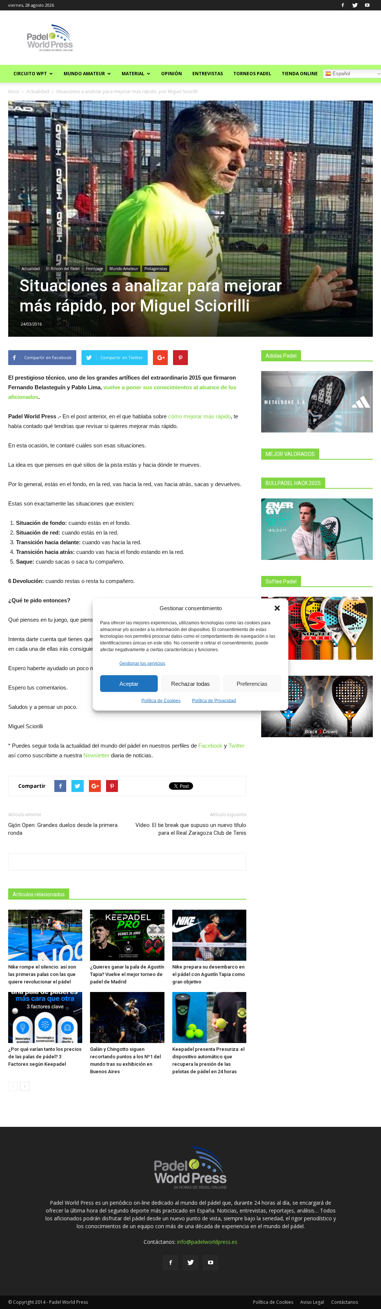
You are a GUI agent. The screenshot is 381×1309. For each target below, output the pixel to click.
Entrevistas (207, 73)
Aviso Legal (312, 1302)
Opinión (171, 73)
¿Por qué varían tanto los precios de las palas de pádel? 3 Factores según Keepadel (44, 1056)
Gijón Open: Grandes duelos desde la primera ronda (63, 829)
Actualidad (37, 91)
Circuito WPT (30, 73)
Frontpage (94, 268)
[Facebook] (342, 5)
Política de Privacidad (214, 700)
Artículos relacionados (39, 894)
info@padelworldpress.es (207, 1241)
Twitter (236, 745)
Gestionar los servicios (142, 663)
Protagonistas (155, 268)
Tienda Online (300, 73)
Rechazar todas (190, 683)
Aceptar (128, 683)
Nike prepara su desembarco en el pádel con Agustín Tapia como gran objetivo (208, 974)
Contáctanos (344, 1302)
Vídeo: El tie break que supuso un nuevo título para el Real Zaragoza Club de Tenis (190, 829)
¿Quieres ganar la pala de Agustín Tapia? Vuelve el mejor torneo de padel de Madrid (127, 974)
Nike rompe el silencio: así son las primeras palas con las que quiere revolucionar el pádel (42, 974)
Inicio (13, 91)
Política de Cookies (160, 700)
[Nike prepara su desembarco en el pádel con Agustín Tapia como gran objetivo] (209, 935)
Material (133, 73)
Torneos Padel (252, 73)
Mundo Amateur (84, 73)
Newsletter (96, 755)
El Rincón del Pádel (63, 268)
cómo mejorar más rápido (199, 416)
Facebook (210, 745)
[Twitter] (355, 5)
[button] (277, 608)
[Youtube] (367, 5)
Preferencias (252, 683)
